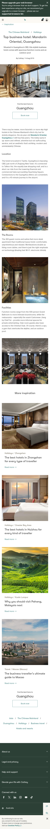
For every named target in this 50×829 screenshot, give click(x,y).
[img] (47, 2)
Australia (10, 808)
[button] (47, 819)
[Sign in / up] (46, 19)
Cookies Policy (14, 825)
